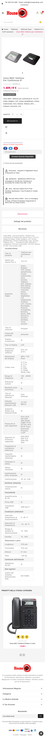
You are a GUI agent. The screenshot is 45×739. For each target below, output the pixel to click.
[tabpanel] (22, 58)
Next (23, 655)
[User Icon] (37, 13)
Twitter (10, 148)
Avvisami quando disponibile (22, 157)
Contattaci (24, 5)
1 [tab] (22, 73)
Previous (20, 655)
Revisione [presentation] (23, 229)
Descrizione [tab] (22, 214)
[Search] (40, 22)
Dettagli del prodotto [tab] (22, 221)
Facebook (5, 148)
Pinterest (16, 148)
